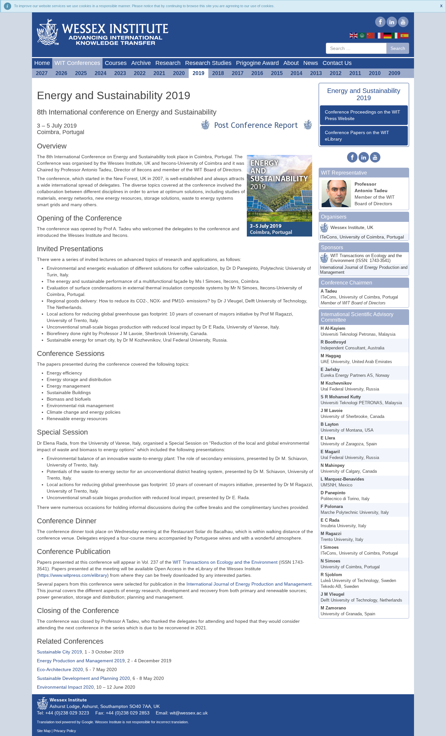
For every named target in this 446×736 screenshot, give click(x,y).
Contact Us (337, 63)
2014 (296, 73)
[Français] (379, 35)
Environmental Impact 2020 (65, 687)
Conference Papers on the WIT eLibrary (357, 136)
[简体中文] (371, 35)
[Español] (405, 35)
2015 (277, 73)
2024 (100, 73)
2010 (375, 73)
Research (168, 63)
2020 (179, 73)
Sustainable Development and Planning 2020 (83, 678)
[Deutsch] (388, 35)
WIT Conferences (77, 63)
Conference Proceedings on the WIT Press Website (362, 115)
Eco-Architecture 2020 (60, 669)
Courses (116, 63)
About (291, 63)
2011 (355, 73)
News (310, 63)
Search (397, 48)
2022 (140, 73)
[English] (354, 35)
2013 (316, 73)
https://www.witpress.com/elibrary (73, 575)
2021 (159, 73)
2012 (336, 73)
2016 (257, 73)
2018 (218, 73)
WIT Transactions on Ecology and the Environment (225, 562)
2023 (120, 73)
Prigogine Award (257, 63)
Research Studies (208, 63)
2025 (81, 73)
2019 (198, 73)
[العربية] (362, 35)
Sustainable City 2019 (59, 651)
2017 (238, 73)
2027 (42, 73)
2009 (394, 73)
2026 (61, 73)
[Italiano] (396, 35)
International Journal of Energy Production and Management (248, 584)
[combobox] (356, 48)
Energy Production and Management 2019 (81, 660)
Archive (141, 63)
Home (42, 63)
